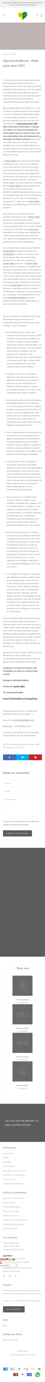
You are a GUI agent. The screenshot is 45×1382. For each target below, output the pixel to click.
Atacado (7, 1162)
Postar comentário (17, 833)
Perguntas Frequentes (13, 1198)
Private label (15, 285)
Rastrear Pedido (10, 1228)
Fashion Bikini (11, 161)
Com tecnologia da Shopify (22, 1354)
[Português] (13, 1259)
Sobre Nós (7, 1153)
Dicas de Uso (9, 1202)
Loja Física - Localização (14, 1175)
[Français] (4, 1259)
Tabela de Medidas (12, 1207)
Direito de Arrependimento (15, 1220)
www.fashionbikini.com (24, 720)
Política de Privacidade (13, 1224)
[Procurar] (37, 15)
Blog (5, 1325)
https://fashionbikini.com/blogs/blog (20, 698)
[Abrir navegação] (3, 15)
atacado (34, 229)
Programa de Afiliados (13, 1183)
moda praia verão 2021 (26, 123)
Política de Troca (10, 1215)
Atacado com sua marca (14, 1170)
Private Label (9, 1166)
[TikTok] (16, 1275)
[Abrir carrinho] (42, 15)
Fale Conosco (9, 1179)
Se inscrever (14, 1309)
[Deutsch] (7, 1259)
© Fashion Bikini (22, 1351)
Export (6, 1157)
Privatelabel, (8, 254)
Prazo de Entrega (11, 1211)
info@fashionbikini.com (18, 297)
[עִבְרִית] (10, 1259)
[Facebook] (4, 1275)
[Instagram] (10, 1275)
